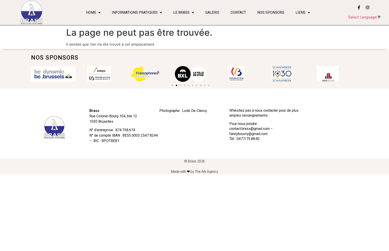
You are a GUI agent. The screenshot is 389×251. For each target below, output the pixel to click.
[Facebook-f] (359, 7)
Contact (238, 12)
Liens (300, 12)
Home (91, 12)
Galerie (212, 12)
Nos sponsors (270, 12)
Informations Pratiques (135, 12)
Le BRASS (181, 12)
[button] (172, 85)
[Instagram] (368, 7)
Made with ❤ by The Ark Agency (194, 171)
